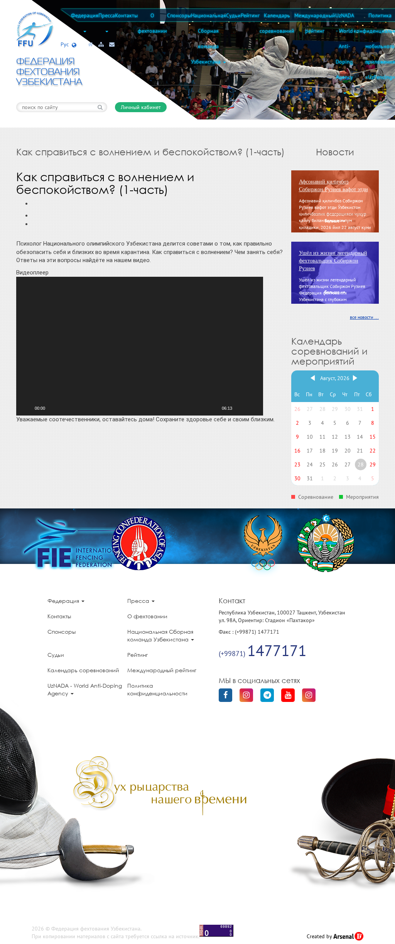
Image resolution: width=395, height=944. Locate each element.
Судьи (233, 15)
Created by (320, 936)
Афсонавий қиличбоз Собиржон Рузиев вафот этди (333, 185)
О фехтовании (152, 23)
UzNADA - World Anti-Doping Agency (344, 46)
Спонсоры (179, 15)
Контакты (126, 15)
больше (332, 221)
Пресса (106, 15)
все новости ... (364, 317)
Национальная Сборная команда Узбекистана (208, 38)
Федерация (84, 15)
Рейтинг (250, 15)
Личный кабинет (141, 107)
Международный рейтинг (314, 23)
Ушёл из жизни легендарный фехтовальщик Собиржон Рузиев (333, 260)
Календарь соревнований (277, 23)
